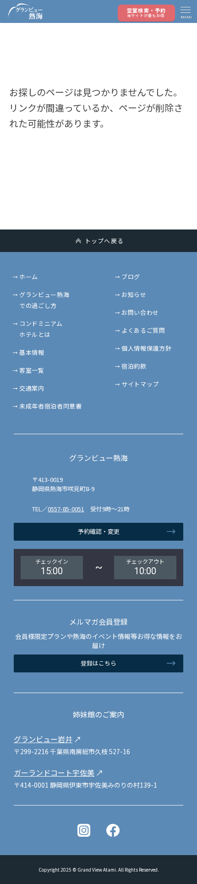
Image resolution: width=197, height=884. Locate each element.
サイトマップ (140, 384)
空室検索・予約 (146, 12)
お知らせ (134, 294)
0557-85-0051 (66, 508)
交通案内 (31, 388)
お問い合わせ (140, 312)
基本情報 (31, 352)
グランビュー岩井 (43, 738)
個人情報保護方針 (146, 348)
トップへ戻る (104, 240)
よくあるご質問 (143, 330)
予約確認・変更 (99, 531)
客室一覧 (31, 370)
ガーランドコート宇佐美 (54, 772)
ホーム (28, 276)
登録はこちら (98, 663)
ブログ (130, 276)
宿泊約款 (134, 366)
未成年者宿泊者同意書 (50, 406)
